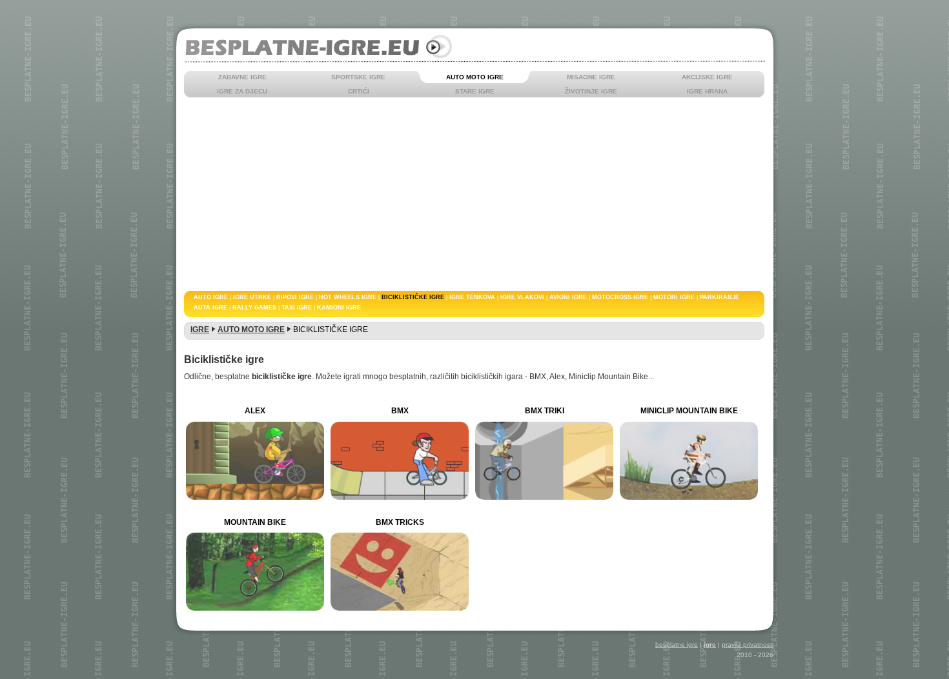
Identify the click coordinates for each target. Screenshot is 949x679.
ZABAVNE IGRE (242, 77)
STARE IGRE (475, 91)
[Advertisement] (555, 194)
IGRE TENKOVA (472, 297)
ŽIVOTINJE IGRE (591, 91)
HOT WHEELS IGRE (347, 297)
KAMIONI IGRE (339, 307)
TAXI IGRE (296, 307)
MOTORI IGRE (674, 297)
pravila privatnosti (747, 644)
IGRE (199, 329)
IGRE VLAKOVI (522, 297)
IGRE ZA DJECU (242, 91)
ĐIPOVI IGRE (295, 297)
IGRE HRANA (707, 91)
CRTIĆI (358, 91)
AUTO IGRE (211, 297)
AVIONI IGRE (568, 297)
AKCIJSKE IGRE (707, 77)
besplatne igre (676, 644)
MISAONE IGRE (591, 77)
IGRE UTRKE (252, 297)
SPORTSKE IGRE (358, 77)
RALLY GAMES (254, 307)
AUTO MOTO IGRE (475, 77)
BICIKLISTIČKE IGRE (413, 297)
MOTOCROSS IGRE (620, 297)
